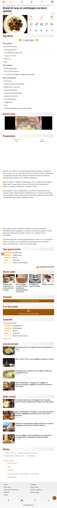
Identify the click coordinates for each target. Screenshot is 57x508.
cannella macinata (10, 90)
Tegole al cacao (48, 284)
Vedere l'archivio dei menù (11, 489)
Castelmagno (31, 456)
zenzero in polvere (10, 96)
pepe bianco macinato (12, 87)
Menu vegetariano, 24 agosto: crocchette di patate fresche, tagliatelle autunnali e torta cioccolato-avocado (34, 413)
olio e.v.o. (7, 59)
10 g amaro (10, 49)
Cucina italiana (34, 474)
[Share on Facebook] (30, 31)
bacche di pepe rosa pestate (14, 84)
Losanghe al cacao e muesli (34, 285)
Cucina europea (24, 474)
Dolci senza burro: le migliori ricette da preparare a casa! (34, 348)
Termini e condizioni (36, 489)
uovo (7, 56)
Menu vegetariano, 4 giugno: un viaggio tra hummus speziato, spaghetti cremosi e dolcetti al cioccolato (33, 384)
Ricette (6, 484)
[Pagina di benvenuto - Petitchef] (3, 5)
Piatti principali (12, 477)
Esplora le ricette (9, 460)
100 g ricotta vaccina (11, 71)
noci (5, 105)
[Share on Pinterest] (52, 31)
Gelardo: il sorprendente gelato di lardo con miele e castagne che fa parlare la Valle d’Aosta (34, 424)
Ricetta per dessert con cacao (28, 453)
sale (5, 62)
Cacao (7, 453)
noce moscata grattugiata (13, 93)
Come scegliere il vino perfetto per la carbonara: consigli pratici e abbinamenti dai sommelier (33, 436)
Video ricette (7, 487)
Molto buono (17, 255)
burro (10, 81)
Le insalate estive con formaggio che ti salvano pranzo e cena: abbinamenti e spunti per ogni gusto (34, 401)
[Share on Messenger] (36, 31)
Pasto (9, 466)
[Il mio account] (31, 2)
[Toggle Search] (42, 2)
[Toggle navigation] (52, 2)
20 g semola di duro (13, 53)
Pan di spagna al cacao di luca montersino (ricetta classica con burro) (22, 288)
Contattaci (33, 484)
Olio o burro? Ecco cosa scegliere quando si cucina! (34, 359)
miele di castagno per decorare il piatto (18, 108)
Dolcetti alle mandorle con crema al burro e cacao (8, 287)
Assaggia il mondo (13, 474)
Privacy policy (34, 487)
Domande (6, 492)
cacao (10, 49)
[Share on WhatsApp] (41, 31)
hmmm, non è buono (20, 263)
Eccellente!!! (17, 252)
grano (17, 53)
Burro (14, 453)
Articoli (6, 495)
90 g (10, 68)
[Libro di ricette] (21, 2)
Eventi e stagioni (12, 463)
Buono (15, 258)
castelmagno (12, 68)
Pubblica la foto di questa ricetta (28, 314)
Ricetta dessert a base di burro (14, 456)
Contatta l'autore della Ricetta (29, 301)
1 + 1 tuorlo (10, 56)
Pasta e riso (11, 470)
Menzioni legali (35, 492)
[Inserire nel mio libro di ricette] (31, 24)
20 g (8, 81)
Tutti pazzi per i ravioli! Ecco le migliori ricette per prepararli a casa (33, 372)
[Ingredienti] (2, 254)
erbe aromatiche (10, 99)
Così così (16, 260)
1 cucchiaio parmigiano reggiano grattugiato (19, 74)
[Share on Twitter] (47, 31)
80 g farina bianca (10, 46)
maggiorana (8, 102)
